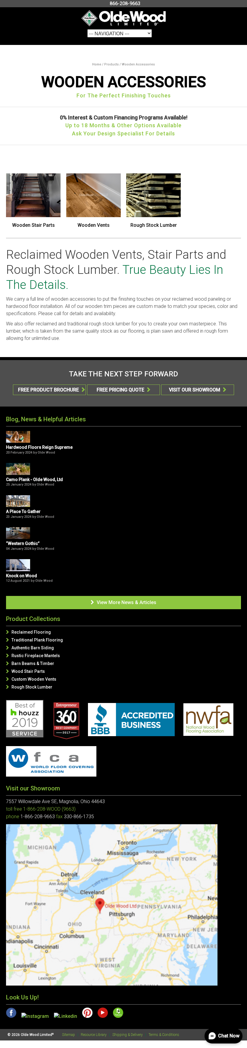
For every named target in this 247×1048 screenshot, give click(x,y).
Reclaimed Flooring (28, 632)
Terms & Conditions (164, 1035)
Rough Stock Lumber (153, 225)
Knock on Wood (21, 575)
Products (111, 64)
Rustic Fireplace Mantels (33, 655)
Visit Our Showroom (197, 390)
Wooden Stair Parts (33, 225)
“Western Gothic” (22, 543)
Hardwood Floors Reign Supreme (39, 447)
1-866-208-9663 (37, 816)
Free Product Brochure (51, 390)
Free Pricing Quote (123, 390)
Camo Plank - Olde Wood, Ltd (34, 479)
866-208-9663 (125, 3)
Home (96, 64)
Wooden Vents (93, 225)
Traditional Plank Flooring (34, 640)
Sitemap (68, 1035)
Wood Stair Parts (25, 671)
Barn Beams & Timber (30, 663)
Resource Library (94, 1035)
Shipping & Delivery (127, 1035)
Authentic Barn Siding (30, 647)
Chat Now (228, 1036)
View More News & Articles (123, 602)
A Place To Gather (23, 511)
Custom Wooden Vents (31, 679)
